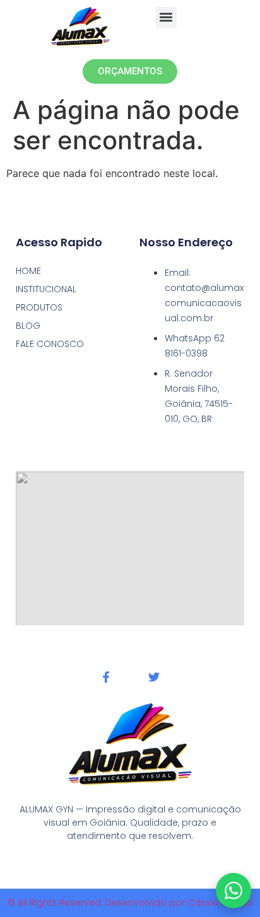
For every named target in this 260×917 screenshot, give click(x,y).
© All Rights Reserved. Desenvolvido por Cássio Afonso (130, 902)
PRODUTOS (39, 307)
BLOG (28, 325)
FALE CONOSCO (50, 344)
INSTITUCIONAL (46, 289)
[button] (166, 17)
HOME (28, 271)
